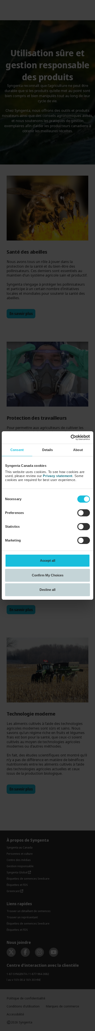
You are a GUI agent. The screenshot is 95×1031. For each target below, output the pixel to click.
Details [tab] (47, 450)
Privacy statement (57, 476)
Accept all (47, 560)
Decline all (47, 590)
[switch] (83, 512)
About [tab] (78, 450)
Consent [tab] (17, 450)
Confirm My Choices (47, 575)
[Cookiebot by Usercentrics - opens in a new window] (70, 437)
